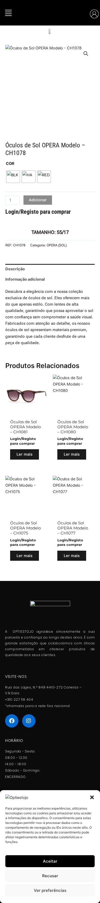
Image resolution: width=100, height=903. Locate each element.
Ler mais (25, 454)
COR (10, 163)
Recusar (50, 875)
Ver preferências (50, 890)
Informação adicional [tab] (25, 279)
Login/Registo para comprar (38, 211)
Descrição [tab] (15, 269)
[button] (92, 797)
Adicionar (38, 200)
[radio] (13, 177)
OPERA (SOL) (57, 245)
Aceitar (50, 861)
